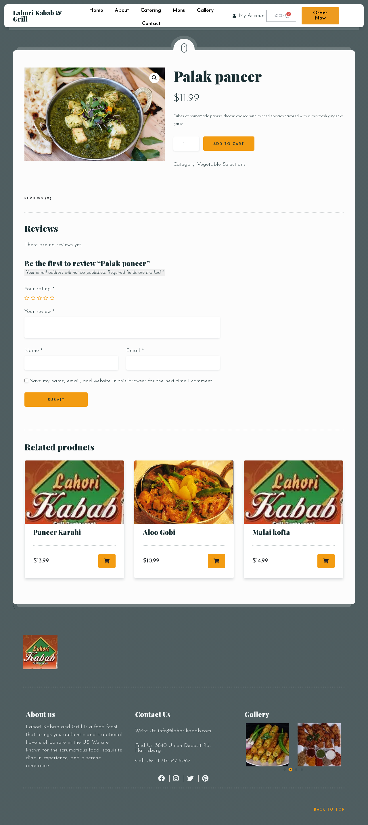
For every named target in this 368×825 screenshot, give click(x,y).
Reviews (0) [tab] (38, 198)
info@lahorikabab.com (184, 731)
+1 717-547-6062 (172, 761)
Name (33, 350)
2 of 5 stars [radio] (33, 298)
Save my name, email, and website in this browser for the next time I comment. (121, 381)
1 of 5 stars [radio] (26, 298)
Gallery (205, 10)
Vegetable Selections (221, 164)
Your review (39, 311)
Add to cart (228, 144)
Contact (151, 23)
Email (135, 350)
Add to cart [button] (107, 561)
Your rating (39, 289)
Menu (178, 10)
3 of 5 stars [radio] (39, 298)
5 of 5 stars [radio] (52, 298)
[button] (154, 78)
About (122, 10)
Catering (151, 10)
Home (96, 10)
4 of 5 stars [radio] (45, 298)
